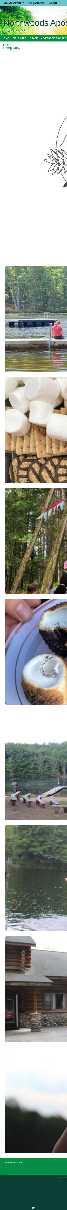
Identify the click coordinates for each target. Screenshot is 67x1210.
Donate (52, 2)
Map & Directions (36, 2)
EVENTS (7, 45)
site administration (13, 1162)
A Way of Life (15, 31)
